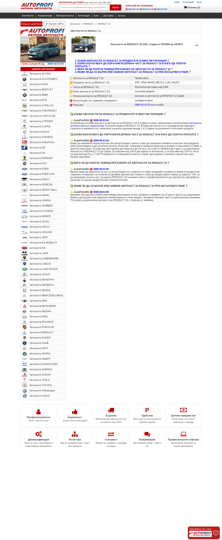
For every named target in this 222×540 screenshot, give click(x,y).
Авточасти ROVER (40, 337)
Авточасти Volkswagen (42, 390)
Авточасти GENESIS (41, 184)
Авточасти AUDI (39, 84)
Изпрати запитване (31, 24)
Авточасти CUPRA (40, 126)
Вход (199, 2)
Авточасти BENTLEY (41, 89)
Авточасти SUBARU (41, 369)
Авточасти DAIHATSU (42, 142)
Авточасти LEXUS (40, 274)
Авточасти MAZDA (40, 290)
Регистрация (188, 2)
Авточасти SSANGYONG (44, 364)
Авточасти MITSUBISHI (43, 306)
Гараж (177, 2)
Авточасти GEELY (40, 179)
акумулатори (97, 125)
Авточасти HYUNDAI (41, 211)
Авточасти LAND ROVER (44, 269)
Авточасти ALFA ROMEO (43, 79)
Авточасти (28, 15)
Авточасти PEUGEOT (42, 322)
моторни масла (78, 125)
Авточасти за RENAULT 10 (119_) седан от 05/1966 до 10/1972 (146, 44)
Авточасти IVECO (39, 227)
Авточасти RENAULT (41, 332)
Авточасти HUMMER (41, 205)
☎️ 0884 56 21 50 (146, 9)
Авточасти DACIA (39, 132)
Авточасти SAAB (39, 343)
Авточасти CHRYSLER (42, 116)
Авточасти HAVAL (40, 195)
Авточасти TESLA (40, 380)
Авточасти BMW (39, 95)
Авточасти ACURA (40, 73)
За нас (121, 15)
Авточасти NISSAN (40, 311)
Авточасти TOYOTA (41, 385)
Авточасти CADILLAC (42, 105)
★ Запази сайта (54, 23)
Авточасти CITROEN (41, 121)
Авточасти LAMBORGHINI (44, 258)
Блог (96, 15)
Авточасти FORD (39, 168)
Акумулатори (45, 15)
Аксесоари (84, 15)
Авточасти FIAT (38, 163)
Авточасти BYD (38, 100)
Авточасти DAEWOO (41, 137)
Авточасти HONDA (40, 200)
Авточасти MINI (38, 300)
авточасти (195, 123)
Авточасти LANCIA (40, 264)
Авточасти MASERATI (42, 279)
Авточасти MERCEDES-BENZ (46, 295)
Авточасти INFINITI (40, 216)
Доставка (108, 15)
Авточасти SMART (40, 359)
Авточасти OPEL (39, 316)
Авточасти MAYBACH (42, 285)
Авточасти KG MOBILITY (43, 242)
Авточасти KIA (38, 248)
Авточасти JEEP (39, 237)
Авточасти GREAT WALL (43, 190)
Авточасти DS (37, 153)
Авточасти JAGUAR (41, 232)
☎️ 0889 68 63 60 (132, 9)
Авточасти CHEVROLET (43, 110)
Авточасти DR (37, 147)
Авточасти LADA (39, 253)
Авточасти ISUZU (39, 221)
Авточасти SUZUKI (40, 374)
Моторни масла (65, 15)
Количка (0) (194, 7)
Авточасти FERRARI (41, 158)
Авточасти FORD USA (42, 174)
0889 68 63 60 (142, 105)
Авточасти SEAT (39, 348)
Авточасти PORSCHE (42, 327)
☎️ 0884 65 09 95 (160, 9)
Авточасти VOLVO (40, 396)
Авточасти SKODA (40, 353)
